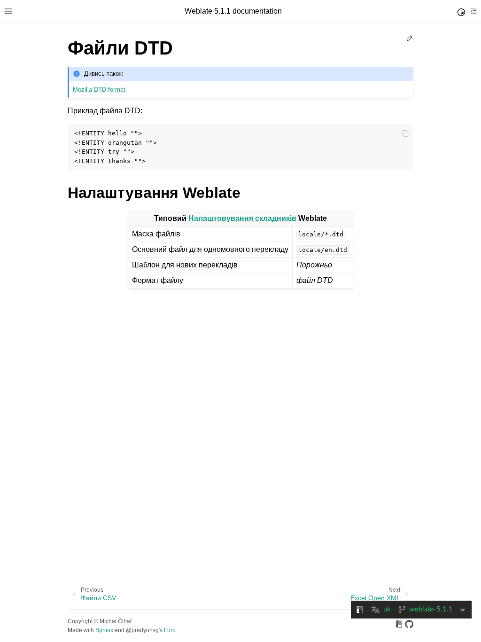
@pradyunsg (142, 630)
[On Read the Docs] (399, 626)
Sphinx (104, 630)
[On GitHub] (409, 626)
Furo (170, 630)
